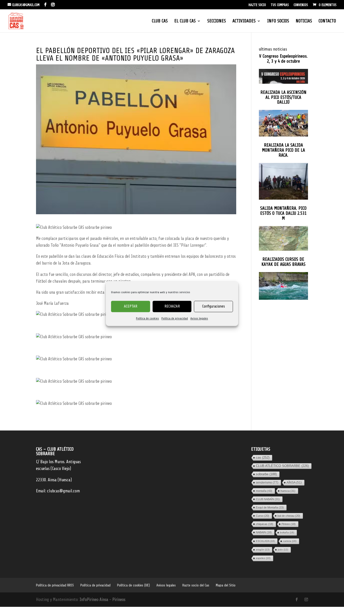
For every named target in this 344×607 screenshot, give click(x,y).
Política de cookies (147, 318)
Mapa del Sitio (225, 585)
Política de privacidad (174, 318)
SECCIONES (216, 21)
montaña (264, 490)
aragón (262, 549)
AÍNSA (294, 482)
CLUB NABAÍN (268, 499)
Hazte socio (257, 5)
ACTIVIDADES (244, 21)
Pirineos (118, 599)
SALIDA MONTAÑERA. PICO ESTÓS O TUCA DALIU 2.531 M (283, 213)
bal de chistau (289, 515)
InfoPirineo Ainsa (94, 599)
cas (262, 457)
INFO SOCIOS (278, 21)
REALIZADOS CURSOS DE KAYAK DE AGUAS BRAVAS (283, 262)
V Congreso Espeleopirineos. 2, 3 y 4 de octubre (283, 59)
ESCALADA (265, 541)
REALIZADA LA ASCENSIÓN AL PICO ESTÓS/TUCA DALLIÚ (283, 97)
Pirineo (289, 524)
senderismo (267, 482)
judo (283, 549)
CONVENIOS (301, 5)
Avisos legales (199, 318)
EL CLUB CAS (185, 21)
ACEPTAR (130, 306)
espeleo (263, 558)
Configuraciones (213, 306)
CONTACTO (327, 21)
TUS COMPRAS (280, 5)
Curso (262, 515)
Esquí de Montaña (270, 507)
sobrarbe (266, 474)
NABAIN (264, 532)
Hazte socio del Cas (195, 585)
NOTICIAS (304, 21)
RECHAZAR (172, 306)
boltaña (287, 532)
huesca (288, 490)
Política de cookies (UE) (133, 585)
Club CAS (160, 21)
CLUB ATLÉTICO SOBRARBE (282, 466)
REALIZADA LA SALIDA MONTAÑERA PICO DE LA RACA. (283, 150)
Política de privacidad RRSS (55, 585)
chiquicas (264, 524)
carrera (289, 541)
